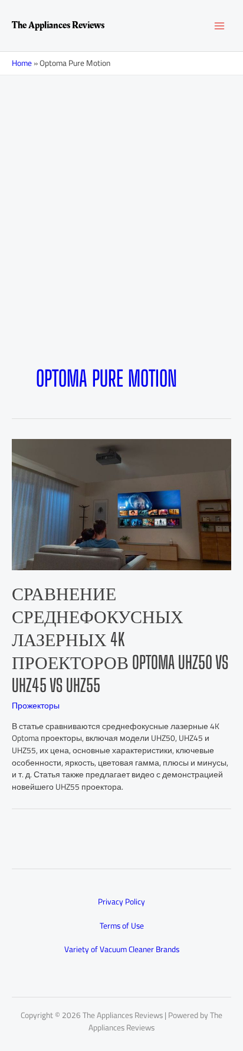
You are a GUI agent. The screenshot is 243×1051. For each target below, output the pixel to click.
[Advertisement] (121, 239)
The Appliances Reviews (58, 25)
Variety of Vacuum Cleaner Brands (121, 949)
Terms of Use (122, 925)
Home (22, 63)
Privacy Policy (121, 901)
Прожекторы (36, 705)
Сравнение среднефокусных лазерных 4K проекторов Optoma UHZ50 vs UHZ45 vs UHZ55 (120, 639)
